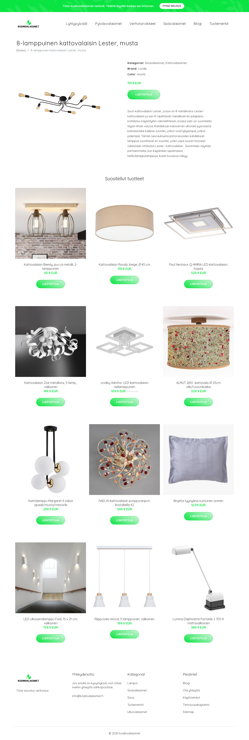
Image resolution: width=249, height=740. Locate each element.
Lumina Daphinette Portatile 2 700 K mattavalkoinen (198, 621)
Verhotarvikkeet (143, 23)
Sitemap (188, 712)
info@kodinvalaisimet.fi (87, 696)
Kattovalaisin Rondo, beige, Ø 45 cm (124, 264)
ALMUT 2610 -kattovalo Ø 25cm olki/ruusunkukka (198, 385)
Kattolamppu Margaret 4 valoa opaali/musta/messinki (50, 503)
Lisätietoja (143, 94)
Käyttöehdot (191, 697)
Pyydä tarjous (172, 5)
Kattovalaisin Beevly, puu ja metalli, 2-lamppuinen (50, 267)
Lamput (132, 683)
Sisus (130, 697)
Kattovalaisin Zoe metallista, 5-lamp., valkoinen (50, 385)
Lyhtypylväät (76, 23)
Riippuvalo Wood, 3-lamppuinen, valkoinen (124, 619)
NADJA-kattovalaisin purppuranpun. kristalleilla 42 (124, 503)
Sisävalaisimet (174, 23)
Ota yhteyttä (191, 690)
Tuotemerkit (219, 23)
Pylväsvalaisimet (108, 23)
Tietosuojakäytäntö (196, 705)
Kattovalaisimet (176, 63)
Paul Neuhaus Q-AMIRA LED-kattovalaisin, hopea (198, 267)
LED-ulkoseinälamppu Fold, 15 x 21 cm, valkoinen (51, 621)
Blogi (198, 23)
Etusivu (21, 50)
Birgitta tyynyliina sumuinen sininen (198, 501)
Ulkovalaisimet (137, 712)
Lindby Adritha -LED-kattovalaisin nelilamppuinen (124, 385)
